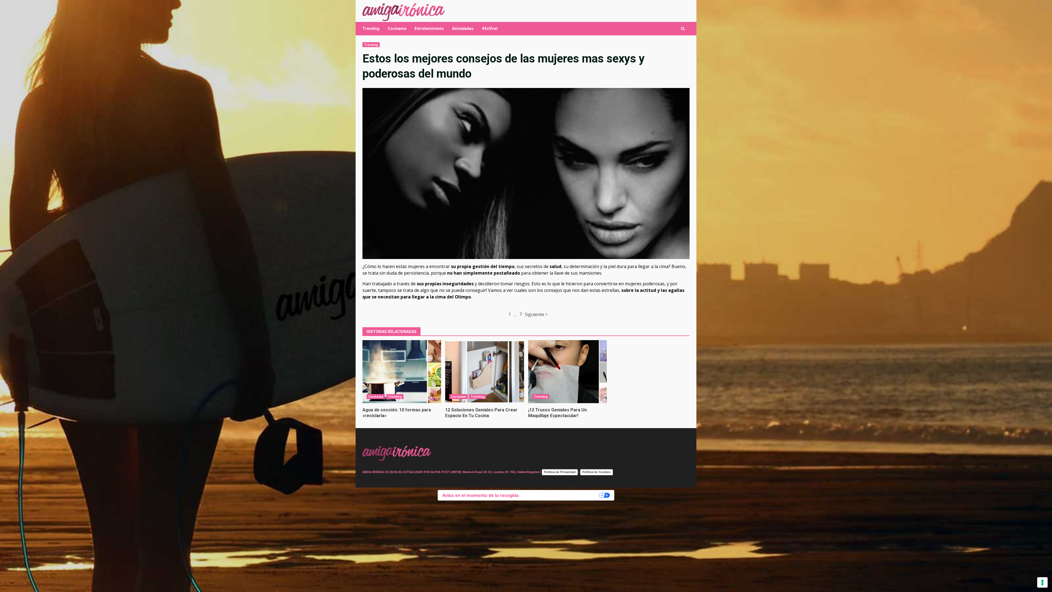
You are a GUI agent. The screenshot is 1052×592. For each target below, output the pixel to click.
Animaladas (463, 28)
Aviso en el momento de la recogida (480, 495)
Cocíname (397, 28)
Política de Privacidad (560, 472)
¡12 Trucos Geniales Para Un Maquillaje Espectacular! (567, 371)
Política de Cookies (596, 472)
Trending (370, 28)
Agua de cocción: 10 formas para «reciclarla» (401, 371)
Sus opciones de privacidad (561, 495)
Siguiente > (536, 314)
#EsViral (490, 28)
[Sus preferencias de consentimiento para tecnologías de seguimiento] (1042, 582)
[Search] (683, 28)
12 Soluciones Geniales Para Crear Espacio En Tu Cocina (484, 371)
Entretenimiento (429, 28)
